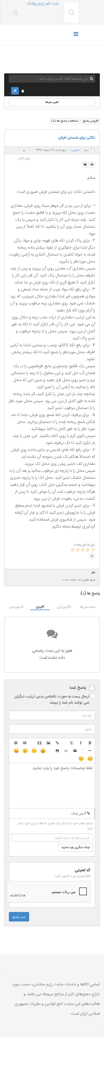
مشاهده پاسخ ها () (64, 121)
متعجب (25, 750)
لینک (57, 742)
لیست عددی (16, 742)
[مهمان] (93, 150)
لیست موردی (25, 742)
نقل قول (75, 750)
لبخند (34, 750)
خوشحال (42, 750)
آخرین (40, 607)
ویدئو (39, 742)
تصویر (48, 742)
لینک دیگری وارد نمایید (75, 847)
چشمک (81, 758)
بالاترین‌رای (64, 607)
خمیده (81, 742)
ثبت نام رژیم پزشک (42, 3)
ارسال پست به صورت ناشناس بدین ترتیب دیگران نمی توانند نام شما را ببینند (51, 700)
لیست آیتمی (90, 750)
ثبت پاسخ (19, 917)
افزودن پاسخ (90, 121)
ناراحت (90, 758)
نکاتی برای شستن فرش (76, 138)
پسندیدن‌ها (87, 607)
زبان (16, 750)
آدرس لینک (79, 813)
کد (66, 750)
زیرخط (72, 742)
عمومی (75, 150)
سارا (86, 150)
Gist (57, 750)
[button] (13, 12)
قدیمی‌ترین (16, 607)
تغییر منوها (52, 102)
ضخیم (90, 742)
